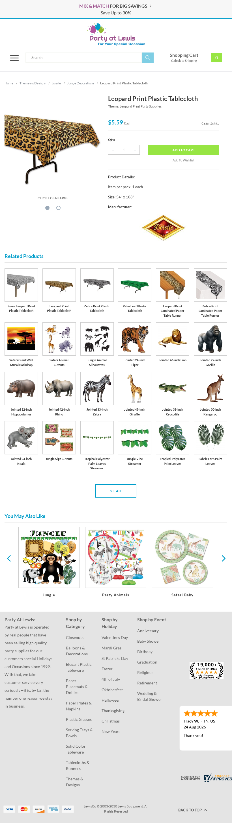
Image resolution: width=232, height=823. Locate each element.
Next (223, 558)
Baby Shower (148, 641)
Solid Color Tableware (76, 749)
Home (9, 83)
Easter (107, 668)
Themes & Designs (75, 781)
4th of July (111, 679)
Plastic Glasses (79, 719)
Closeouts (74, 637)
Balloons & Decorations (77, 650)
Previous (9, 558)
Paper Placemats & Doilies (77, 686)
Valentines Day (115, 637)
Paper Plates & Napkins (79, 706)
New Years (111, 731)
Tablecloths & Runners (78, 765)
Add (183, 150)
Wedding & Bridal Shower (149, 696)
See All (116, 491)
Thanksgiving (113, 710)
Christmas (111, 721)
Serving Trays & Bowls (80, 732)
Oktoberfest (112, 689)
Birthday (144, 651)
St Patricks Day (115, 658)
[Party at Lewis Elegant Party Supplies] (116, 34)
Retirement (147, 682)
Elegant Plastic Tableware (79, 667)
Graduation (147, 662)
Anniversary (148, 630)
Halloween (111, 700)
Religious (145, 672)
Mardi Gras (111, 647)
